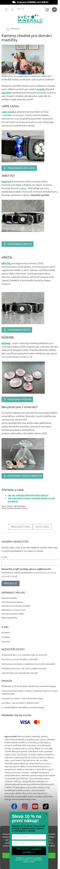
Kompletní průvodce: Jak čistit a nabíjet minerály (24, 668)
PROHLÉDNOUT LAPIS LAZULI (21, 168)
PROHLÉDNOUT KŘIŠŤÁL (18, 330)
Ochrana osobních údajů (13, 613)
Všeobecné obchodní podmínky (16, 606)
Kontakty (6, 632)
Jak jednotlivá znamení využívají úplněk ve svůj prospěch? (31, 500)
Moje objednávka (9, 617)
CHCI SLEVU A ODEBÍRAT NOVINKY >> (28, 851)
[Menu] (54, 9)
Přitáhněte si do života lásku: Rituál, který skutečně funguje (29, 686)
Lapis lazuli (8, 112)
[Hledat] (6, 9)
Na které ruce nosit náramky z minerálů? (20, 659)
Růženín (6, 343)
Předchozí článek (20, 526)
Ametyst (7, 181)
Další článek (42, 526)
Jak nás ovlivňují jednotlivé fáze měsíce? (28, 495)
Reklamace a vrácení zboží (14, 610)
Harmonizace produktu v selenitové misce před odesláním (28, 664)
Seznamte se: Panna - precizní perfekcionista (22, 698)
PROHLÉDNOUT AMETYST (19, 244)
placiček (6, 92)
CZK (19, 8)
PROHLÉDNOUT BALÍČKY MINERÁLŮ (24, 476)
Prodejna (6, 637)
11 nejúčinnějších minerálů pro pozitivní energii (23, 707)
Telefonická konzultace (12, 602)
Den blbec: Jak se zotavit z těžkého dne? (20, 703)
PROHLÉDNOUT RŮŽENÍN (19, 399)
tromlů (40, 89)
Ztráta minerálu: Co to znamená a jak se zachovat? (24, 655)
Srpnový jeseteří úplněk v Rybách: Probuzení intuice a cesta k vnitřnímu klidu (30, 692)
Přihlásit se (10, 583)
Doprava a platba (9, 598)
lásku (23, 188)
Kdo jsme (6, 641)
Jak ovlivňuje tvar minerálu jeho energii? (20, 673)
